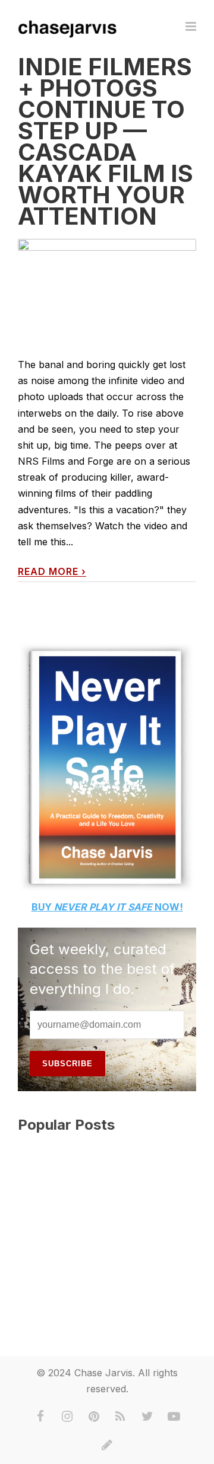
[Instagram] (67, 1416)
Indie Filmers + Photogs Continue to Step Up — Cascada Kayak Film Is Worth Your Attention (105, 141)
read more (52, 572)
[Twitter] (147, 1416)
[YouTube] (174, 1416)
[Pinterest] (94, 1416)
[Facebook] (40, 1416)
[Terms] (107, 1445)
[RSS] (121, 1416)
